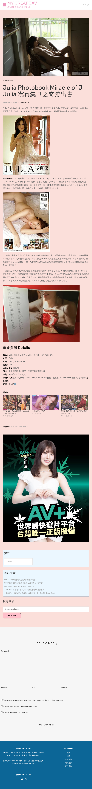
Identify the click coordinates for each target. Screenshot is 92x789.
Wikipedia (11, 178)
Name (4, 688)
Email (33, 688)
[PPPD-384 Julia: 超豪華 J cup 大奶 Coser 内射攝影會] (16, 402)
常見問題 (68, 759)
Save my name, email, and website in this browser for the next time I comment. (34, 700)
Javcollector (24, 103)
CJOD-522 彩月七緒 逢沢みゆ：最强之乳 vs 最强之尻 (24, 590)
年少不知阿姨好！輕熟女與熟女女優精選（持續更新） (24, 583)
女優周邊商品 (8, 81)
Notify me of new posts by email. (16, 712)
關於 (68, 753)
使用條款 (68, 766)
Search (12, 616)
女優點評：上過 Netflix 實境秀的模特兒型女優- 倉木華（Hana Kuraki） (30, 593)
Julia (16, 427)
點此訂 (11, 384)
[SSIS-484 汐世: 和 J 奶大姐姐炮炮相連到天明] (74, 402)
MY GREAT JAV (22, 3)
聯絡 (68, 756)
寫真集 (11, 427)
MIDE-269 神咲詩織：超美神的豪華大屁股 (19, 580)
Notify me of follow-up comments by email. (20, 706)
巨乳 (21, 427)
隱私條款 (68, 763)
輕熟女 (25, 427)
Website (64, 688)
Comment (5, 651)
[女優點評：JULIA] (45, 402)
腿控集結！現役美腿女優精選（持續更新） (20, 586)
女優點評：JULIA (38, 411)
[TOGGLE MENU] (4, 4)
